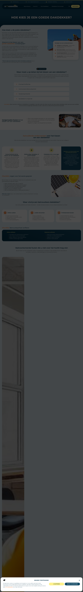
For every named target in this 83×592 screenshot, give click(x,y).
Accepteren (56, 584)
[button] (79, 580)
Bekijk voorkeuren (72, 584)
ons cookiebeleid (9, 587)
